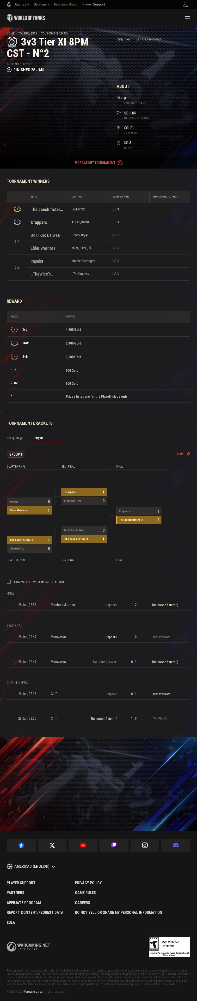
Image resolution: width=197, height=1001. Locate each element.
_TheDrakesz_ (81, 274)
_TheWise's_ (42, 274)
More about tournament (95, 163)
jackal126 (78, 209)
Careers (82, 903)
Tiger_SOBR (80, 222)
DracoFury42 (80, 235)
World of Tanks (26, 18)
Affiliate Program (24, 903)
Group (15, 454)
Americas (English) (31, 866)
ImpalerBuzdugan (83, 261)
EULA (11, 923)
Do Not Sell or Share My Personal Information (118, 913)
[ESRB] (169, 946)
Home (10, 33)
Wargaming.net (33, 991)
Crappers (39, 222)
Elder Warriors (43, 248)
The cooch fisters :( (47, 209)
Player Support (21, 883)
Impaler (37, 261)
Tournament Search (54, 33)
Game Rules (85, 893)
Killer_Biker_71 (81, 248)
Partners (15, 893)
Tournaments (27, 33)
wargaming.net (28, 946)
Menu (187, 18)
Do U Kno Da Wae (45, 235)
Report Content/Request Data (35, 913)
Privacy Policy (88, 883)
